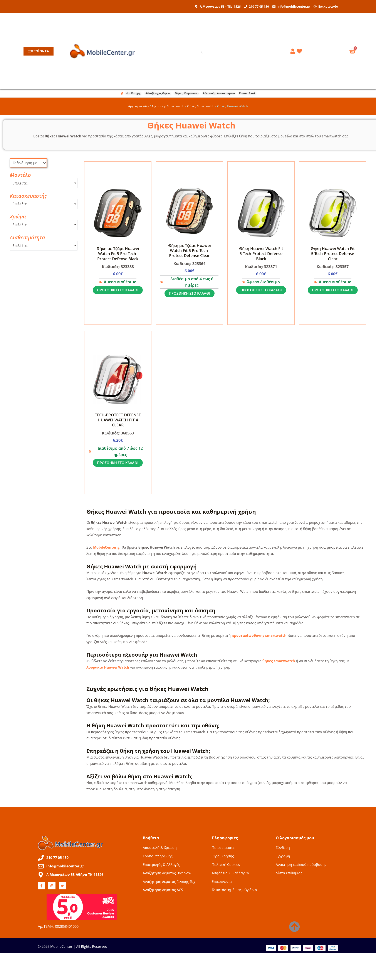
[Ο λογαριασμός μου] (293, 51)
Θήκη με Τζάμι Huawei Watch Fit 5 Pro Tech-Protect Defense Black (117, 253)
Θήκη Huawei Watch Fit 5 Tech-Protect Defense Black (261, 253)
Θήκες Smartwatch (200, 106)
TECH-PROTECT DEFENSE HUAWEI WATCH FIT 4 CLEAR (118, 420)
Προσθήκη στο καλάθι (117, 290)
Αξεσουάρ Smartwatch (168, 106)
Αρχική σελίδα (138, 106)
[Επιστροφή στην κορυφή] (294, 926)
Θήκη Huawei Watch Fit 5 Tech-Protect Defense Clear (333, 253)
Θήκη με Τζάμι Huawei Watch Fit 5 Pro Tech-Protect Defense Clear (189, 250)
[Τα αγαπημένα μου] (300, 51)
